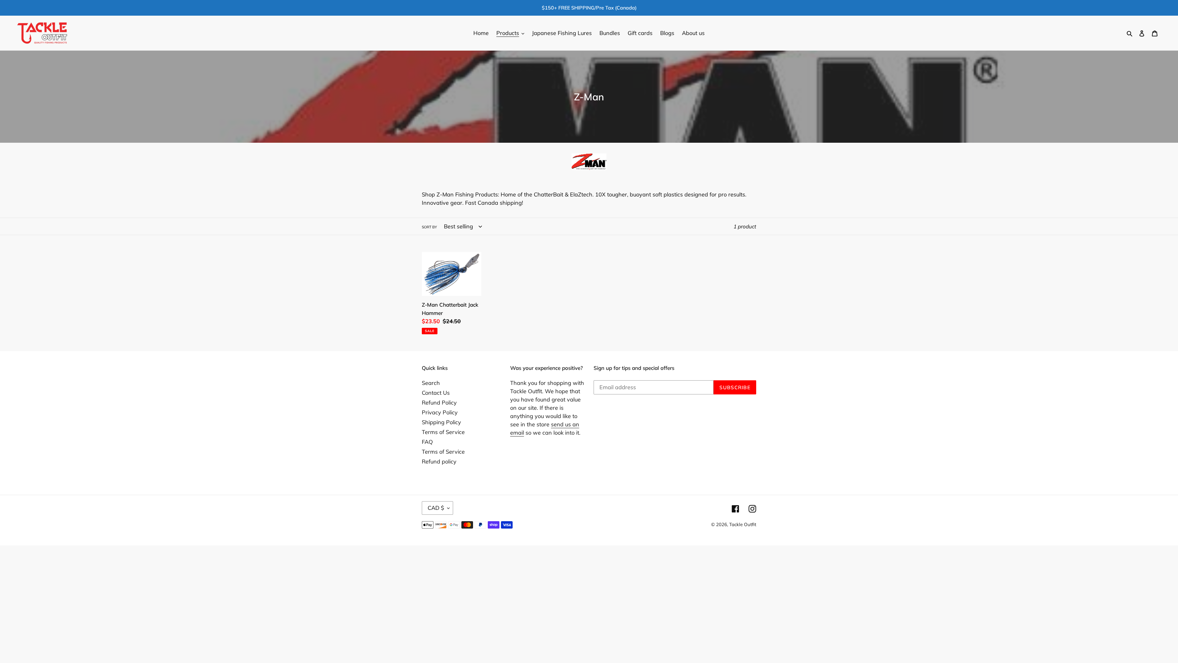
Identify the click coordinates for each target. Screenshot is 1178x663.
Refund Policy (439, 402)
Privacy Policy (440, 412)
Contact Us (436, 392)
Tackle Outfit (742, 524)
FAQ (427, 441)
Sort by (429, 227)
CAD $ (436, 507)
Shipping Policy (441, 422)
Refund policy (439, 461)
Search (431, 382)
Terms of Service (443, 432)
